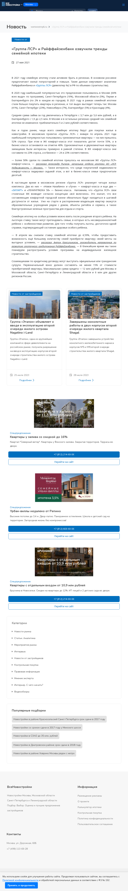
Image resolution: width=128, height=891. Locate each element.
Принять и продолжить (21, 885)
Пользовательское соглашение (95, 824)
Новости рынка (22, 631)
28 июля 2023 (81, 375)
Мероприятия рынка (25, 644)
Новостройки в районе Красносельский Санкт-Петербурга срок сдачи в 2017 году (59, 719)
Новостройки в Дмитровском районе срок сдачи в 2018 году (47, 745)
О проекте (83, 801)
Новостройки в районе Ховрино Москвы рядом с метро (44, 753)
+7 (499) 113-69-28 (17, 848)
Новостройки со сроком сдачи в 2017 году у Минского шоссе (47, 727)
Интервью (20, 651)
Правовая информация (27, 671)
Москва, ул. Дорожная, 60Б (21, 843)
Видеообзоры (21, 691)
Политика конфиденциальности (95, 818)
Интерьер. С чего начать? (28, 685)
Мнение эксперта (24, 678)
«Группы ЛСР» (44, 85)
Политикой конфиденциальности (20, 880)
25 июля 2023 (21, 375)
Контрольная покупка (26, 665)
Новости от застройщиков (28, 658)
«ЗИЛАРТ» (17, 190)
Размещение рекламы (90, 795)
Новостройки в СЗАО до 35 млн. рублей (36, 735)
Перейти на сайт (64, 461)
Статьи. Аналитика (24, 638)
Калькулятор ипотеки (90, 807)
